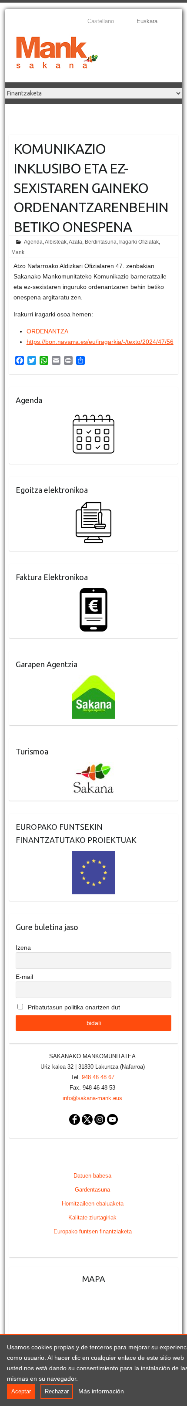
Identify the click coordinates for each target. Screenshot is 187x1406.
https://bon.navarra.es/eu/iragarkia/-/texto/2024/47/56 (100, 341)
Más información (101, 1391)
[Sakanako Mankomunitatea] (56, 54)
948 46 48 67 (98, 1077)
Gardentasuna (92, 1189)
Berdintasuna (101, 242)
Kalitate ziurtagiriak (92, 1217)
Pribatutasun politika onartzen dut (73, 1007)
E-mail (24, 976)
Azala (75, 242)
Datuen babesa (92, 1175)
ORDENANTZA (47, 331)
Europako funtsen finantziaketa (92, 1231)
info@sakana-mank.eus (92, 1098)
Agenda (33, 242)
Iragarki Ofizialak (139, 242)
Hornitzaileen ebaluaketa (93, 1203)
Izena (23, 947)
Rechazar (57, 1391)
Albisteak (56, 242)
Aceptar (21, 1391)
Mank (17, 252)
